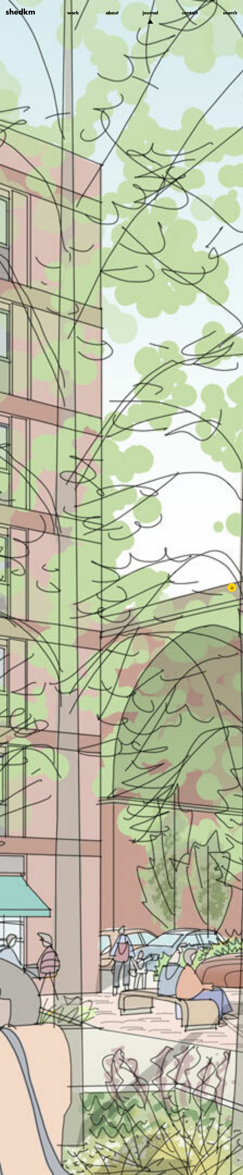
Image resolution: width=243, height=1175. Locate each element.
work (73, 13)
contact (190, 13)
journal (150, 13)
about (112, 13)
